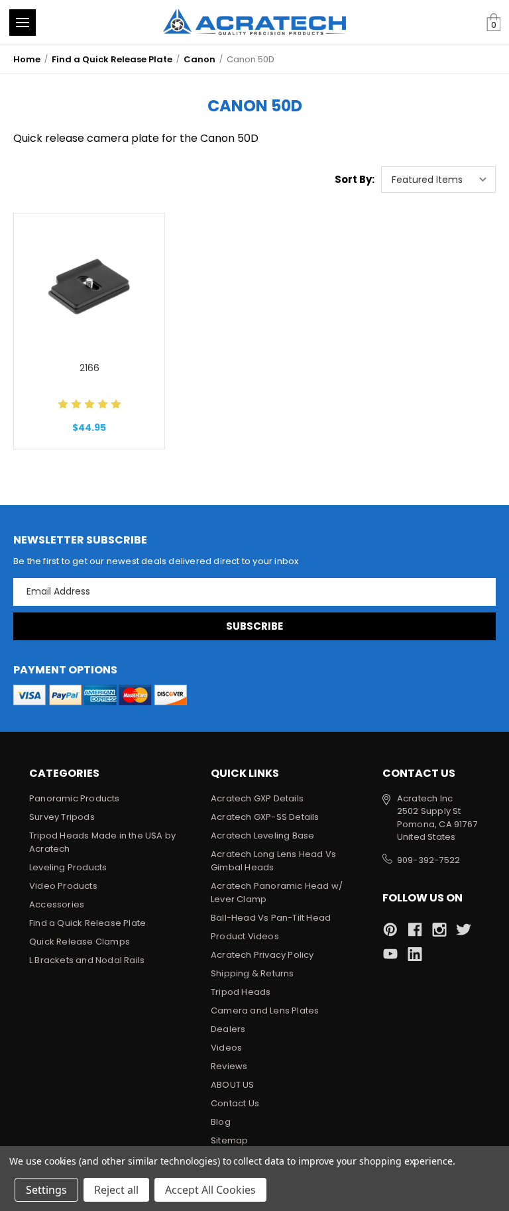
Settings (46, 1189)
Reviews (229, 1066)
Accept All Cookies (210, 1189)
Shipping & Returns (252, 973)
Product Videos (245, 936)
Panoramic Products (74, 798)
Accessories (56, 904)
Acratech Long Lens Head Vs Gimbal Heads (273, 861)
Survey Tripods (62, 817)
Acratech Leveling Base (262, 835)
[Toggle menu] (22, 22)
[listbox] (438, 179)
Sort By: (354, 179)
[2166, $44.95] (89, 285)
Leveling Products (68, 867)
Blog (221, 1122)
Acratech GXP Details (257, 798)
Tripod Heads (240, 992)
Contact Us (235, 1103)
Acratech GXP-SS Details (265, 817)
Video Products (63, 886)
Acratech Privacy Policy (262, 955)
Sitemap (229, 1140)
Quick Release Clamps (79, 941)
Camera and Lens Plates (265, 1010)
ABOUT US (232, 1084)
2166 (89, 368)
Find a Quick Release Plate (87, 923)
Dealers (228, 1029)
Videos (226, 1047)
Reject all (116, 1189)
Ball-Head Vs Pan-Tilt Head (271, 917)
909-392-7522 (428, 860)
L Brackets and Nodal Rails (86, 960)
